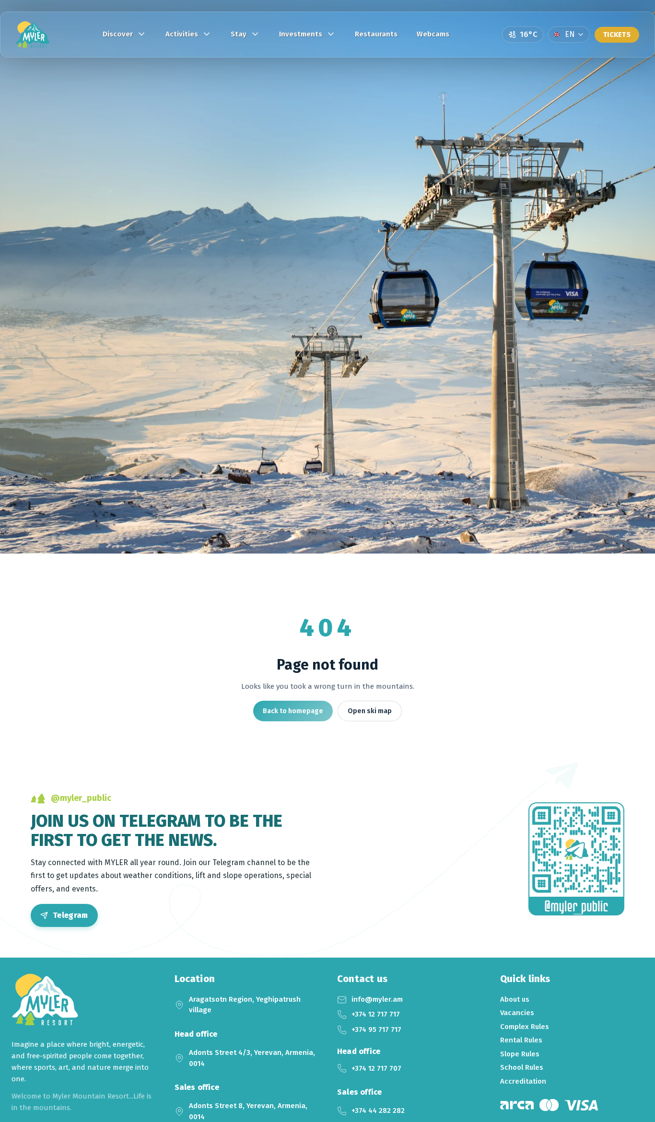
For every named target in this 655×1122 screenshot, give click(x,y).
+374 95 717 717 (376, 1029)
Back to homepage (293, 711)
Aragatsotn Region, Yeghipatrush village (245, 1005)
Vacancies (517, 1012)
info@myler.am (377, 999)
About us (514, 999)
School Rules (521, 1067)
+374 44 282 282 (378, 1110)
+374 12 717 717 (375, 1014)
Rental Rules (521, 1040)
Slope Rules (519, 1054)
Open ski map (370, 711)
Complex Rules (524, 1026)
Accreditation (523, 1081)
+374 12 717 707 (376, 1068)
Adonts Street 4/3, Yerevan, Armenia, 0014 (252, 1058)
